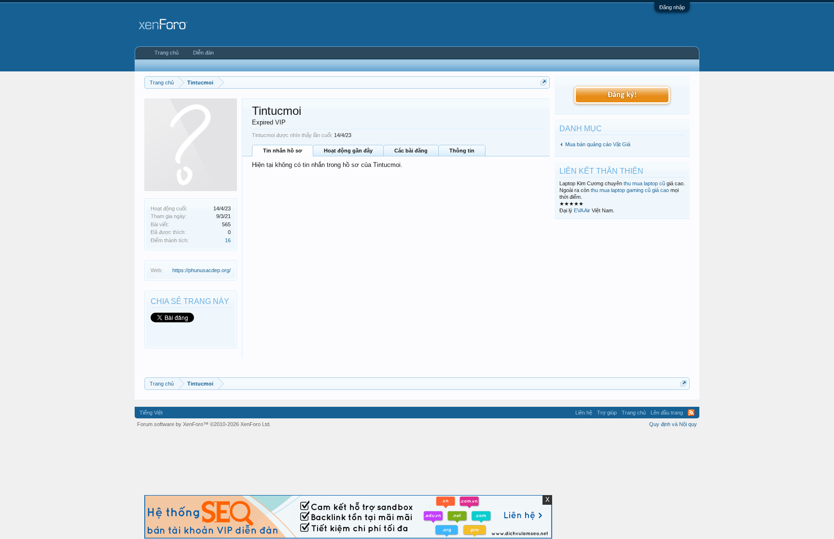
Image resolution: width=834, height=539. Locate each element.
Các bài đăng (411, 150)
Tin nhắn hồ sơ (282, 150)
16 (228, 240)
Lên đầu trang (667, 412)
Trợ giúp (607, 412)
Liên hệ (583, 412)
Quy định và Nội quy (673, 424)
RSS (691, 412)
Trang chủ (166, 52)
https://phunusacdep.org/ (201, 270)
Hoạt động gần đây (348, 150)
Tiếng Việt (151, 412)
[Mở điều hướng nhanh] (544, 82)
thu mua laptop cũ (644, 183)
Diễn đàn (203, 52)
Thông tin (461, 150)
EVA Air (582, 210)
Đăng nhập (672, 7)
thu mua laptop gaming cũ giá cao (630, 190)
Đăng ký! (622, 95)
